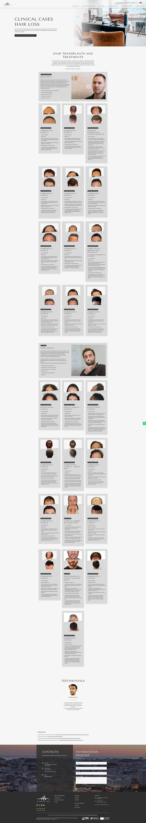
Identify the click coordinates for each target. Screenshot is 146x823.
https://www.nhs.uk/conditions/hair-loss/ (55, 736)
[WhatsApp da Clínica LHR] (144, 423)
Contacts (56, 801)
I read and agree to (83, 788)
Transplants (77, 797)
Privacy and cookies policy (59, 799)
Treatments (77, 799)
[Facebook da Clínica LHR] (37, 805)
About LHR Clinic (126, 6)
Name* (77, 761)
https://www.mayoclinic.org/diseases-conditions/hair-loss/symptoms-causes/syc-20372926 (72, 734)
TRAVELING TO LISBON (130, 2)
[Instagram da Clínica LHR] (39, 805)
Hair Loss (75, 6)
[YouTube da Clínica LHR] (43, 805)
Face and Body (77, 807)
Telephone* (78, 771)
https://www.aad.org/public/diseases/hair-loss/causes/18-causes (71, 740)
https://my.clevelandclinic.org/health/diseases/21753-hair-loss (69, 738)
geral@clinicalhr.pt (48, 776)
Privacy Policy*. (87, 788)
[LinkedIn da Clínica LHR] (41, 805)
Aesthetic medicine (88, 6)
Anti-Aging (101, 6)
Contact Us (139, 6)
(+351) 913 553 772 (120, 2)
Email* (77, 766)
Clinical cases (113, 6)
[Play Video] (88, 86)
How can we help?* (79, 776)
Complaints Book (57, 797)
